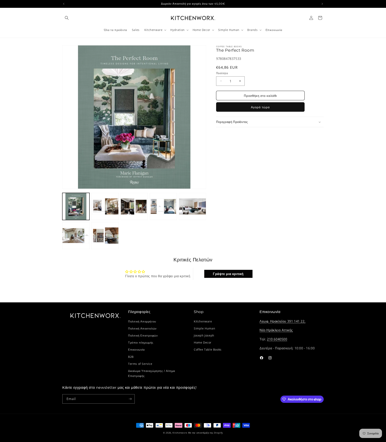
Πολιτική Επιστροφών (143, 335)
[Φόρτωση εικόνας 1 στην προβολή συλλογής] (75, 206)
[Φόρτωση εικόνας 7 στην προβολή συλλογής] (105, 235)
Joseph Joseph (204, 335)
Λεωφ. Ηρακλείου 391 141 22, (282, 321)
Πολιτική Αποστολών (142, 328)
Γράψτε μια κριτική (228, 274)
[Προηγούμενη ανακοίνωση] (63, 4)
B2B (131, 357)
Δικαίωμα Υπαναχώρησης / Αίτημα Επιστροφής (151, 373)
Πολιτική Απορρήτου (142, 321)
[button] (66, 17)
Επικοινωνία (136, 349)
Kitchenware (203, 321)
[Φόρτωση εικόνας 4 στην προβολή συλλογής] (163, 206)
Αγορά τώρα (260, 107)
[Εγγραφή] (130, 399)
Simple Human (204, 328)
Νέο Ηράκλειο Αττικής (276, 330)
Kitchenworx (179, 432)
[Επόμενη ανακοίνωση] (322, 4)
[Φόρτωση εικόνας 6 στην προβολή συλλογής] (75, 235)
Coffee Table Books (208, 349)
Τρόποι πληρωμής (140, 342)
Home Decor (202, 342)
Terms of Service (140, 364)
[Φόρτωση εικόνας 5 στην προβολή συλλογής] (192, 206)
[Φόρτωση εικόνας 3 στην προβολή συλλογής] (134, 206)
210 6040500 (277, 339)
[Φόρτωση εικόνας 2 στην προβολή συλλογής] (105, 206)
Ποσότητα (222, 73)
